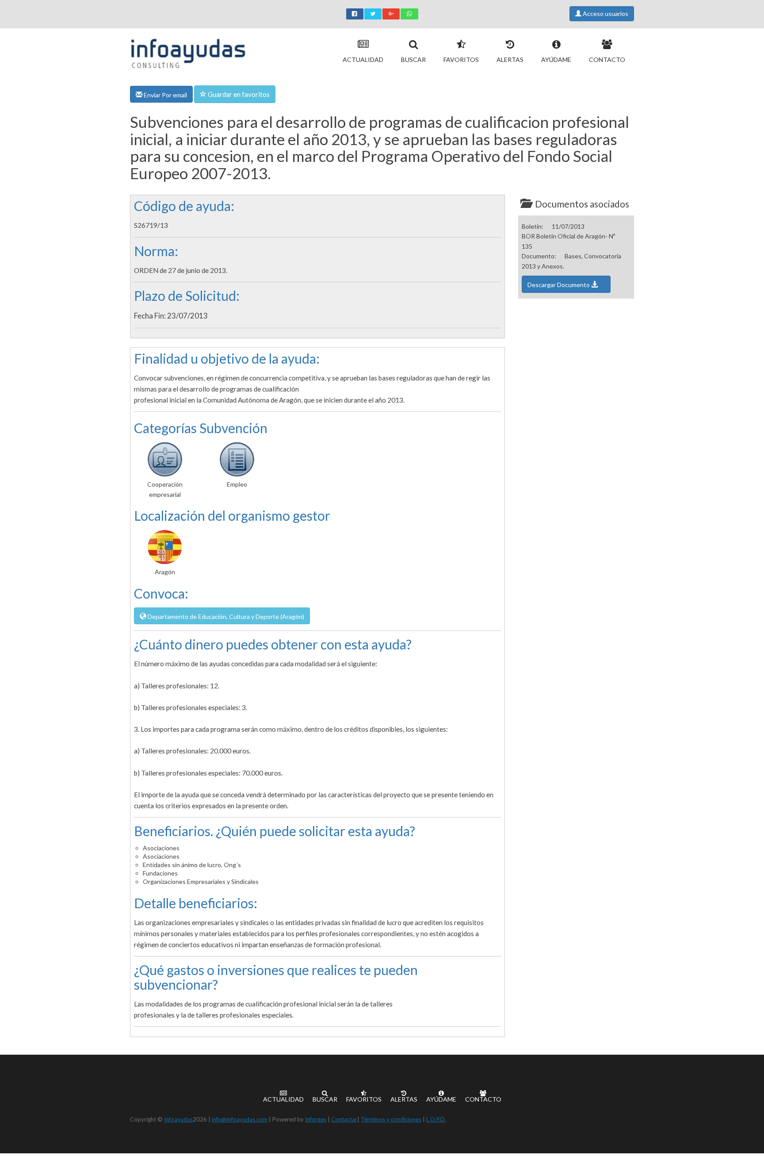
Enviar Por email (164, 95)
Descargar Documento (559, 284)
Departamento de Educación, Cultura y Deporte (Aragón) (225, 616)
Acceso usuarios (604, 13)
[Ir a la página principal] (188, 51)
